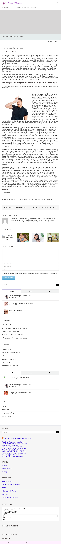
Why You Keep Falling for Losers (13, 450)
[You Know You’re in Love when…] (6, 377)
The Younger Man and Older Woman (21, 303)
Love (4, 356)
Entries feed (7, 410)
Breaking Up (7, 349)
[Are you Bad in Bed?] (6, 310)
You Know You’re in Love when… (14, 325)
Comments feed (8, 413)
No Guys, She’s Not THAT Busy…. (13, 456)
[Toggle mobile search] (54, 2)
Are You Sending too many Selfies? (20, 296)
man (44, 199)
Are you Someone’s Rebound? (13, 335)
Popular (12, 291)
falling (35, 199)
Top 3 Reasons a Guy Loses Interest (14, 453)
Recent (30, 291)
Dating (4, 472)
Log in (5, 406)
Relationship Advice (26, 199)
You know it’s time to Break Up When (15, 328)
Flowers (5, 466)
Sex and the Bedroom (10, 366)
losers (41, 199)
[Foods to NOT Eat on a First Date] (6, 392)
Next (55, 41)
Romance (6, 362)
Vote (4, 519)
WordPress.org (8, 416)
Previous (50, 41)
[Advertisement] (30, 22)
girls (39, 199)
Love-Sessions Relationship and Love (18, 438)
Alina (5, 199)
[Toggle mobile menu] (58, 2)
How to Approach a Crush (10, 455)
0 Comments (49, 199)
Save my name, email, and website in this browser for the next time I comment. (30, 274)
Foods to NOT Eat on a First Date (20, 392)
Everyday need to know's (11, 352)
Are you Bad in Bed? (15, 310)
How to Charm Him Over (11, 331)
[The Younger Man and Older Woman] (6, 303)
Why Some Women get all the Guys (14, 451)
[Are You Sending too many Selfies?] (6, 296)
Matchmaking (6, 469)
